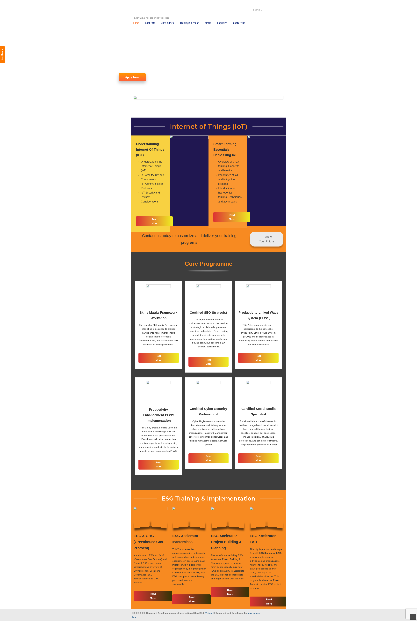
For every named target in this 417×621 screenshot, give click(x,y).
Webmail (209, 613)
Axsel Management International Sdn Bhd (150, 9)
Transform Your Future (267, 239)
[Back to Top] (413, 617)
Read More (154, 221)
